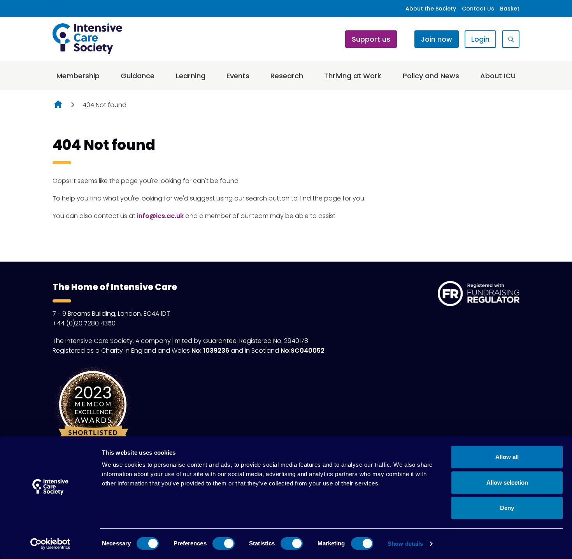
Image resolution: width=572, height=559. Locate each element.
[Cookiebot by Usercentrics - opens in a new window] (50, 544)
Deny (507, 508)
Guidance (137, 76)
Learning (190, 76)
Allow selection (507, 482)
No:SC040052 (303, 350)
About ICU (498, 76)
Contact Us (478, 8)
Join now (436, 39)
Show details (405, 543)
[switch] (223, 543)
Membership (78, 76)
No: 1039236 (210, 350)
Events (237, 76)
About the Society (430, 8)
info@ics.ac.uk (160, 215)
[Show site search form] (510, 39)
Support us (371, 39)
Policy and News (431, 76)
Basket (509, 8)
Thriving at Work (352, 76)
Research (286, 76)
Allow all (507, 457)
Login (480, 39)
